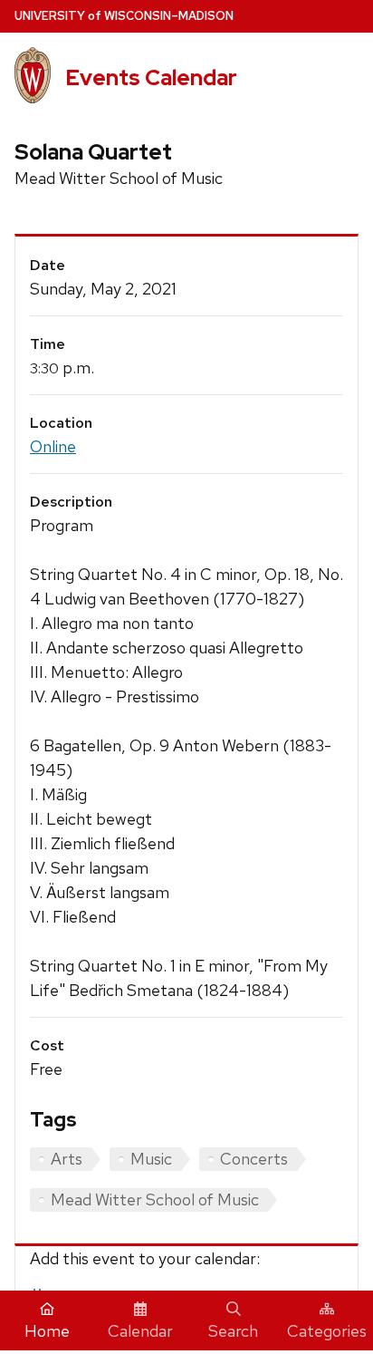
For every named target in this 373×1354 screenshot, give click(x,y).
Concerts (254, 1158)
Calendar (140, 1330)
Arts (66, 1158)
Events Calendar (151, 77)
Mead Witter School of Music (155, 1199)
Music (151, 1158)
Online (53, 446)
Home (47, 1330)
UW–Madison (124, 16)
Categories (327, 1330)
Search (233, 1330)
